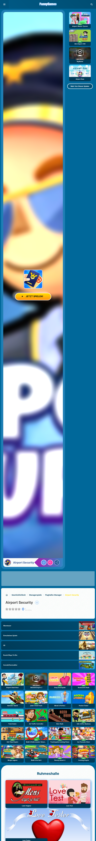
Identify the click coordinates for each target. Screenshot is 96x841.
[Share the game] (57, 562)
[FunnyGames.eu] (7, 595)
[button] (91, 4)
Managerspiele (35, 595)
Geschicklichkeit (19, 595)
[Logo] (48, 4)
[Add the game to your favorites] (37, 603)
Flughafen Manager (53, 595)
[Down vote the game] (50, 562)
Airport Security (72, 595)
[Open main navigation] (4, 4)
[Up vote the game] (43, 562)
